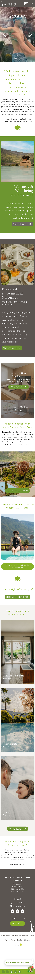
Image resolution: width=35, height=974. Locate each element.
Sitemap (27, 940)
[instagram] (17, 911)
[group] (17, 537)
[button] (4, 34)
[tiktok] (22, 911)
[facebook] (12, 911)
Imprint (19, 940)
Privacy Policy (10, 940)
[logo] (9, 3)
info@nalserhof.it (19, 906)
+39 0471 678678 (19, 903)
